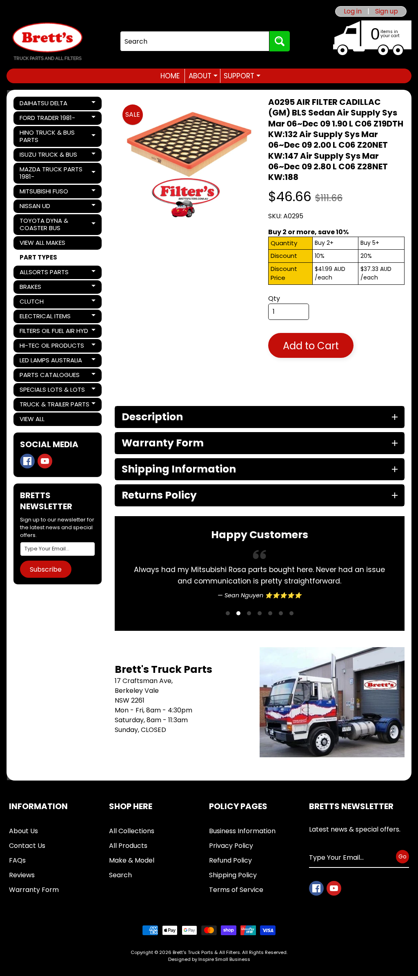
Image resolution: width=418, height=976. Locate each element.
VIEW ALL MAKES (42, 242)
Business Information (242, 853)
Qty (274, 298)
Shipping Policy (233, 898)
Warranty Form (34, 912)
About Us (23, 853)
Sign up (386, 11)
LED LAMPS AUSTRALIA (50, 361)
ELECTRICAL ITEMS (47, 317)
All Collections (131, 853)
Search (120, 898)
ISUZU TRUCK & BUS (48, 156)
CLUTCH (47, 302)
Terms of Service (236, 912)
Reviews (22, 898)
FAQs (17, 883)
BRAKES (47, 288)
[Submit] (279, 41)
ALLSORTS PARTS (47, 273)
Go (402, 879)
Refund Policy (230, 883)
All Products (128, 868)
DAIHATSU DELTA (47, 104)
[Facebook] (27, 461)
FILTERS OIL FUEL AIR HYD (53, 332)
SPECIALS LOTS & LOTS (52, 391)
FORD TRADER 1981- (47, 119)
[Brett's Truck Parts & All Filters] (47, 41)
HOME (170, 76)
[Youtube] (45, 461)
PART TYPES (38, 257)
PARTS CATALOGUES (49, 376)
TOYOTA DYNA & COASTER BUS (47, 224)
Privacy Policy (231, 868)
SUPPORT (242, 76)
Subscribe (46, 569)
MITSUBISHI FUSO (47, 192)
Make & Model (131, 883)
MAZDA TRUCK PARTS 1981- (50, 173)
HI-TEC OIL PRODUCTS (51, 347)
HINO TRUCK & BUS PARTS (47, 136)
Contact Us (27, 868)
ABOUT (203, 76)
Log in (353, 11)
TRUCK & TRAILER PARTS (54, 405)
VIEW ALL (32, 419)
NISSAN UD (47, 207)
